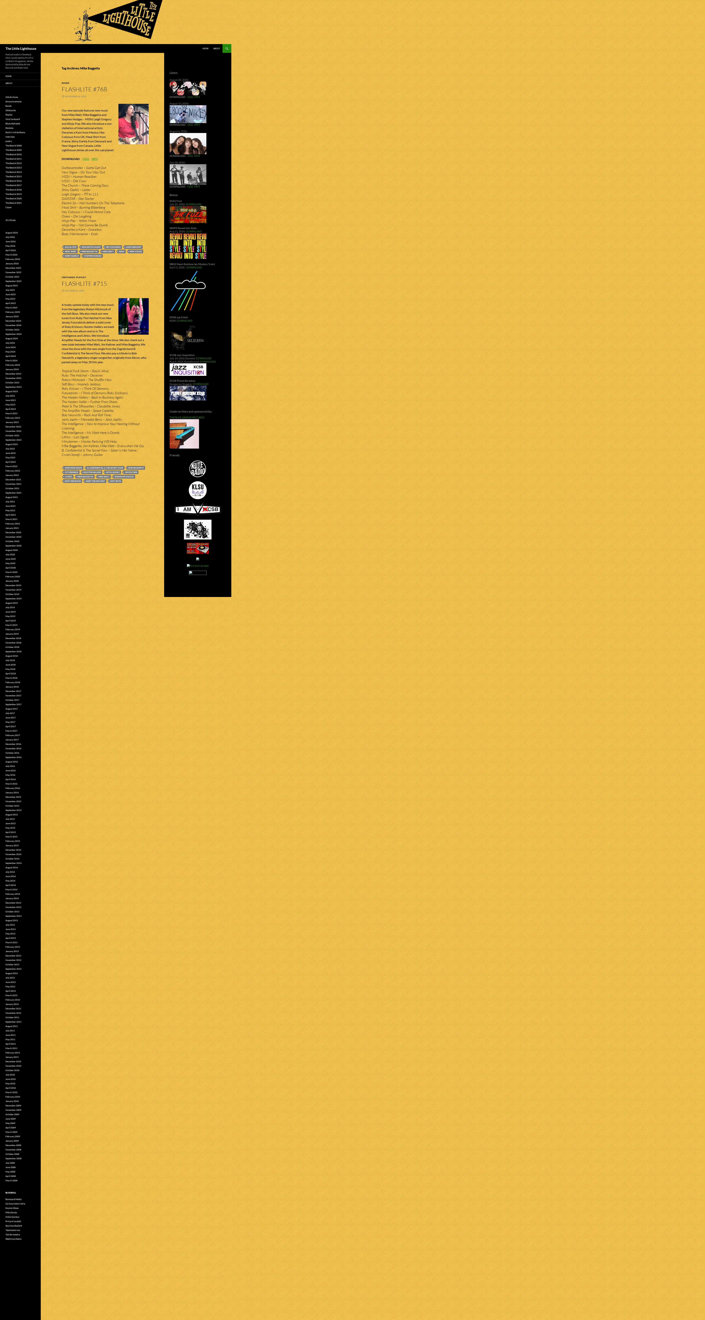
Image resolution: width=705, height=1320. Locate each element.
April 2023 (11, 409)
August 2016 (12, 761)
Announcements (13, 101)
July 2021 (10, 501)
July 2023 (10, 395)
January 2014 (12, 898)
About (216, 48)
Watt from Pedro (13, 1239)
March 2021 (11, 519)
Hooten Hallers (92, 472)
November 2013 (13, 907)
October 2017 (12, 700)
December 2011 (13, 1008)
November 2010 (13, 1065)
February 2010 (13, 1096)
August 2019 (12, 603)
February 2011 (13, 1052)
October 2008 (12, 1154)
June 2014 (11, 876)
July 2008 (10, 1162)
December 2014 (13, 849)
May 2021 (10, 510)
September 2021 (13, 492)
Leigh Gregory (133, 247)
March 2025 (11, 307)
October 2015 (12, 805)
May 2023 (10, 404)
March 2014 (11, 889)
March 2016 (11, 783)
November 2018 (13, 642)
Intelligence (113, 472)
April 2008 (11, 1176)
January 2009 (12, 1140)
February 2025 (13, 312)
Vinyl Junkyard (13, 119)
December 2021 (13, 479)
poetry (9, 141)
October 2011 (12, 1017)
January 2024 (12, 369)
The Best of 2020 (14, 198)
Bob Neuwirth (136, 468)
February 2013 (13, 946)
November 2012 (13, 960)
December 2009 (13, 1105)
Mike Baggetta (89, 251)
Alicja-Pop (71, 247)
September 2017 (13, 704)
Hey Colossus (113, 247)
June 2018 (11, 664)
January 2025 (12, 316)
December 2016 (13, 744)
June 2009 (11, 1118)
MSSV (121, 251)
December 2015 (13, 797)
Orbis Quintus (12, 1216)
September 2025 (13, 281)
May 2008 (10, 1171)
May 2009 (10, 1123)
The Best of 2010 (14, 154)
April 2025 (11, 303)
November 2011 (13, 1013)
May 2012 (10, 986)
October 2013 (12, 911)
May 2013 (10, 933)
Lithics (68, 476)
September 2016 (13, 757)
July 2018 (10, 660)
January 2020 (12, 581)
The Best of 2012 (14, 163)
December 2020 (13, 532)
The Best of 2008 (14, 145)
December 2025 (13, 268)
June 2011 (11, 1035)
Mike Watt (108, 251)
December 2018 (13, 638)
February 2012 (13, 999)
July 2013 (10, 924)
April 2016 (11, 779)
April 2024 (11, 356)
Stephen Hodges (93, 256)
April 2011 (11, 1043)
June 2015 (11, 823)
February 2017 (13, 735)
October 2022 (12, 435)
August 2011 (12, 1026)
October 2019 (12, 594)
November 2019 (13, 589)
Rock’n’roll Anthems (15, 132)
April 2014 (11, 885)
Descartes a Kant (91, 247)
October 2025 (12, 276)
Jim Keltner (131, 472)
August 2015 (12, 814)
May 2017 (10, 722)
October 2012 (12, 964)
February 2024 (13, 365)
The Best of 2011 (14, 158)
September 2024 (13, 334)
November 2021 (13, 484)
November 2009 (13, 1110)
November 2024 (13, 325)
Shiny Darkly (72, 256)
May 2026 (10, 245)
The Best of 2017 (14, 185)
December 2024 (13, 320)
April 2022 (11, 462)
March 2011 (11, 1048)
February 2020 (13, 576)
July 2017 (10, 713)
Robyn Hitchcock (124, 476)
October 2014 (12, 858)
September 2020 (13, 545)
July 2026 (10, 237)
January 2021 (12, 528)
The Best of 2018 (14, 189)
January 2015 (12, 845)
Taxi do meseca (13, 1234)
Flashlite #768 (84, 89)
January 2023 (12, 422)
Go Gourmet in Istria (15, 1203)
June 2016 (11, 770)
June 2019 (11, 611)
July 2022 (10, 448)
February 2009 (13, 1136)
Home (206, 48)
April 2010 (11, 1088)
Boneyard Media (13, 1199)
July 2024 (10, 342)
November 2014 (13, 854)
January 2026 (12, 263)
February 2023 (13, 417)
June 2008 (11, 1167)
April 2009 (11, 1127)
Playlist (81, 277)
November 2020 (13, 536)
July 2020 (10, 554)
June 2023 (11, 400)
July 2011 (10, 1030)
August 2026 (12, 232)
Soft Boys (115, 481)
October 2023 (12, 382)
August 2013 (12, 920)
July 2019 (10, 607)
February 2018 (13, 682)
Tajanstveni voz (13, 1230)
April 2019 (11, 620)
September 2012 (13, 968)
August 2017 (12, 708)
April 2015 (11, 832)
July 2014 (10, 872)
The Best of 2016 (14, 180)
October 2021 (12, 488)
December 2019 (13, 585)
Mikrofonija (11, 1212)
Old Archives (12, 97)
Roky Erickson (73, 481)
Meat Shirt (70, 251)
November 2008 (13, 1149)
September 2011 (13, 1021)
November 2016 (13, 748)
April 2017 (11, 726)
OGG (85, 159)
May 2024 (10, 351)
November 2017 (13, 695)
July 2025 (10, 290)
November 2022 (13, 431)
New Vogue (136, 251)
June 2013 (11, 929)
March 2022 (11, 466)
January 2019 (12, 633)
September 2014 (13, 863)
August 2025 (12, 285)
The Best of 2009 (14, 150)
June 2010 (11, 1079)
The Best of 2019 (14, 194)
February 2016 (13, 788)
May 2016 (10, 775)
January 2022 (12, 475)
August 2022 (12, 444)
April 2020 (11, 567)
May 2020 (10, 563)
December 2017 (13, 691)
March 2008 (11, 1180)
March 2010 (11, 1092)
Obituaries (68, 277)
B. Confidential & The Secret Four (105, 468)
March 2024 (11, 360)
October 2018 (12, 647)
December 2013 (13, 902)
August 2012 (12, 973)
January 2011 (12, 1057)
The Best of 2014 (14, 172)
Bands (65, 83)
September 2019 (13, 598)
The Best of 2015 (14, 176)
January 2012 (12, 1004)
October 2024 (12, 329)
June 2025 (11, 294)
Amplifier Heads (73, 468)
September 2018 (13, 651)
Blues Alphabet (13, 123)
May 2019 (10, 616)
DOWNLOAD (194, 204)
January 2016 (12, 792)
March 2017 (11, 730)
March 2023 (11, 413)
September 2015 (13, 810)
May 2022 (10, 457)
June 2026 (11, 241)
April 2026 (11, 250)
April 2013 (11, 938)
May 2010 (10, 1083)
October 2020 (12, 541)
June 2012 (11, 982)
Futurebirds (71, 472)
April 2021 (11, 514)
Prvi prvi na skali (13, 1221)
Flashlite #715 (84, 283)
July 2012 (10, 977)
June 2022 (11, 453)
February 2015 (13, 841)
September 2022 (13, 439)
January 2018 (12, 686)
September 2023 (13, 387)
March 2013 (11, 942)
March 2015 (11, 836)
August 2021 (12, 497)
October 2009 (12, 1114)
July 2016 (10, 766)
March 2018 (11, 678)
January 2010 (12, 1101)
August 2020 (12, 550)
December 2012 (13, 955)
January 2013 (12, 951)
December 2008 (13, 1145)
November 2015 (13, 801)
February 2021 (13, 523)
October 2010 (12, 1070)
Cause (8, 207)
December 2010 (13, 1061)
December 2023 (13, 373)
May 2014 (10, 880)
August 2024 (12, 338)
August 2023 (12, 391)
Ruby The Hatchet (95, 481)
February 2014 (13, 894)
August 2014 (12, 867)
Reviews (9, 128)
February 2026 (13, 259)
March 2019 (11, 625)
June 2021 (11, 506)
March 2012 (11, 995)
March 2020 (11, 572)
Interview (10, 136)
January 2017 (12, 739)
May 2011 (10, 1039)
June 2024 (11, 347)
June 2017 (11, 717)
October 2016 (12, 752)
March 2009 (11, 1132)
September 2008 (13, 1158)
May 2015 (10, 827)
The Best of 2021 (14, 203)
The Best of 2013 (14, 167)
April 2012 (11, 991)
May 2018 (10, 669)
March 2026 (11, 254)
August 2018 (12, 655)
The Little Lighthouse (21, 48)
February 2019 (13, 629)
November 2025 (13, 272)
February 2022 (13, 470)
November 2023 (13, 378)
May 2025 (10, 298)
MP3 (94, 159)
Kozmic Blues (12, 1208)
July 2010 (10, 1074)
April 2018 (11, 673)
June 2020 (11, 559)
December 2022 (13, 426)
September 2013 (13, 916)
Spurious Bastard (14, 1225)
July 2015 (10, 819)
